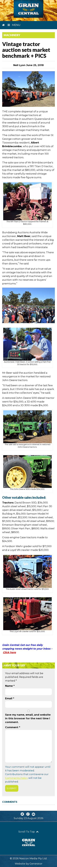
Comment (12, 727)
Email (9, 698)
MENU (15, 25)
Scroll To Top (26, 831)
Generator (36, 863)
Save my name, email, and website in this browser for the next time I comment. (28, 718)
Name (10, 685)
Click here (9, 652)
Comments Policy (16, 777)
